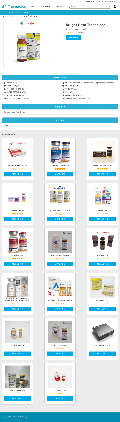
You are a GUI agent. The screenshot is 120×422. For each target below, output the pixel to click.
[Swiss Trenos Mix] (102, 241)
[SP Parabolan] (17, 241)
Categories (45, 6)
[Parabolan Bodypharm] (102, 151)
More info (17, 174)
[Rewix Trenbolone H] (60, 331)
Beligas (24, 82)
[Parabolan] (102, 196)
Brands (60, 6)
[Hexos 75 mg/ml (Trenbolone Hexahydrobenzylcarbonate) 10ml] (17, 286)
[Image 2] (28, 45)
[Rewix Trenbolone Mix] (60, 241)
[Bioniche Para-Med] (17, 376)
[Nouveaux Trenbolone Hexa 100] (60, 286)
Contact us (110, 2)
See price (73, 37)
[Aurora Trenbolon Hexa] (102, 331)
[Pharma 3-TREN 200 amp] (17, 151)
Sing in (100, 2)
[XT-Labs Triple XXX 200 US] (60, 196)
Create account (87, 2)
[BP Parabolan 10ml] (17, 196)
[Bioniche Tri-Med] (17, 331)
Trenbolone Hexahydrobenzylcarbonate (98, 82)
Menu (31, 6)
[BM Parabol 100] (102, 286)
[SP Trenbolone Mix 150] (60, 151)
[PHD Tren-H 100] (60, 376)
